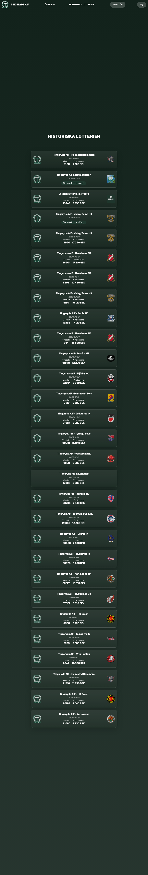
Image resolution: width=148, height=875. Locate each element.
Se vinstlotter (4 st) (73, 183)
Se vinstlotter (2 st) (73, 222)
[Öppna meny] (141, 5)
